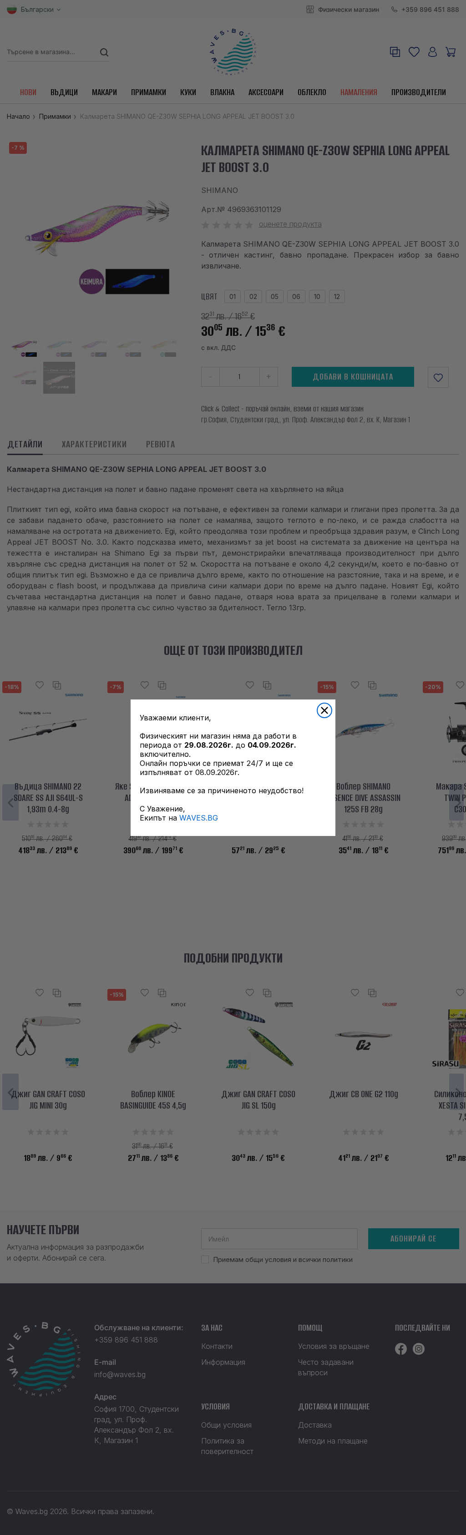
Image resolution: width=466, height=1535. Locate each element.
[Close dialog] (324, 710)
